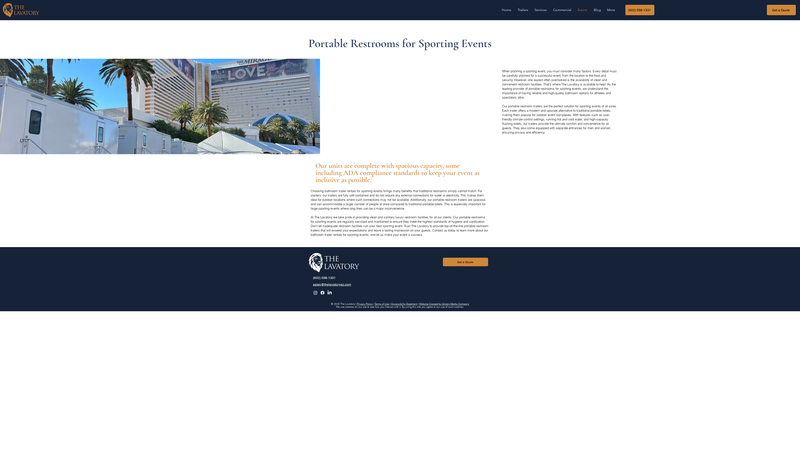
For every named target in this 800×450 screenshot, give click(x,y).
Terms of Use (382, 303)
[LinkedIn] (329, 292)
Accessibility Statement (404, 303)
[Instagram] (315, 292)
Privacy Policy (365, 303)
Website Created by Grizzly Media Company (444, 303)
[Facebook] (322, 292)
